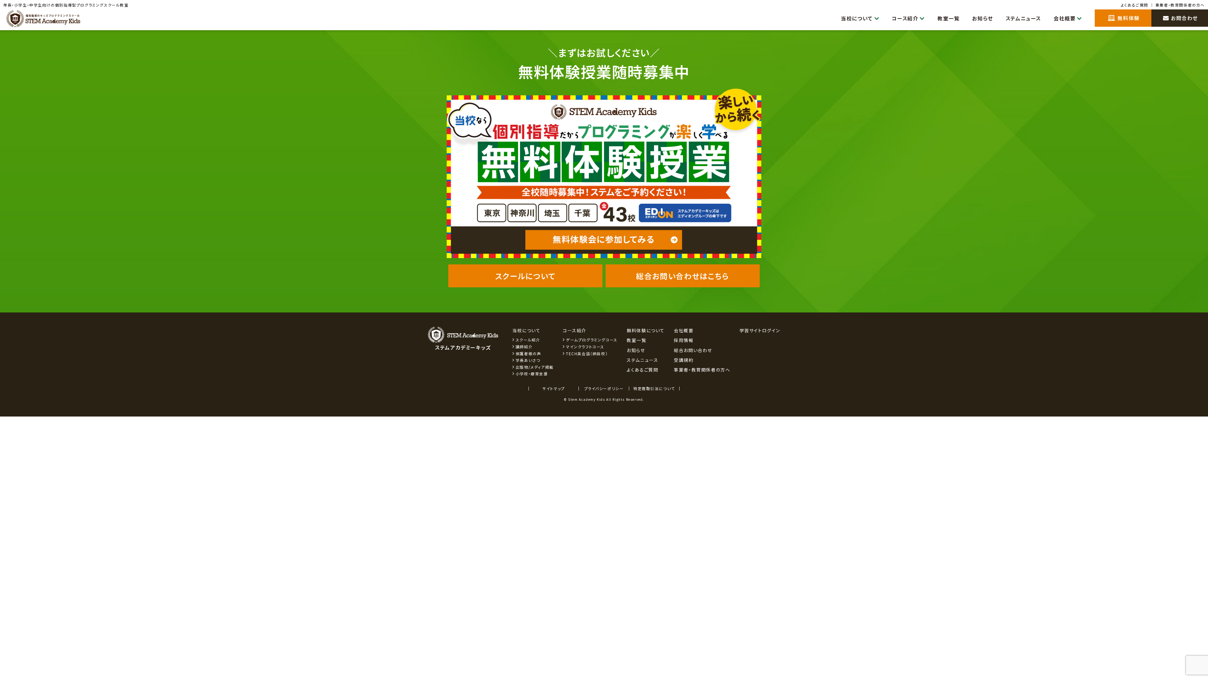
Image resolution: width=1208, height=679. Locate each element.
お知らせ (982, 18)
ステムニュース (1023, 18)
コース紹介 (905, 18)
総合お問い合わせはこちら (682, 275)
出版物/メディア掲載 (535, 367)
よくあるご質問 (1134, 5)
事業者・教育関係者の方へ (1180, 5)
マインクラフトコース (585, 346)
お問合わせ (1183, 18)
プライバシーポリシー (604, 388)
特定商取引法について (654, 388)
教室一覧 (948, 18)
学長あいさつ (528, 360)
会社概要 (1065, 18)
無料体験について (646, 330)
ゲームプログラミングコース (592, 339)
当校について (857, 18)
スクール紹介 (528, 339)
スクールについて (525, 275)
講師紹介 (524, 346)
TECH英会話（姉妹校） (587, 353)
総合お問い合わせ (693, 350)
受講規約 (683, 360)
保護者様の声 (528, 353)
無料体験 (1128, 18)
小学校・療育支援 (532, 373)
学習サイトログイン (760, 330)
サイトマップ (553, 388)
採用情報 (683, 340)
